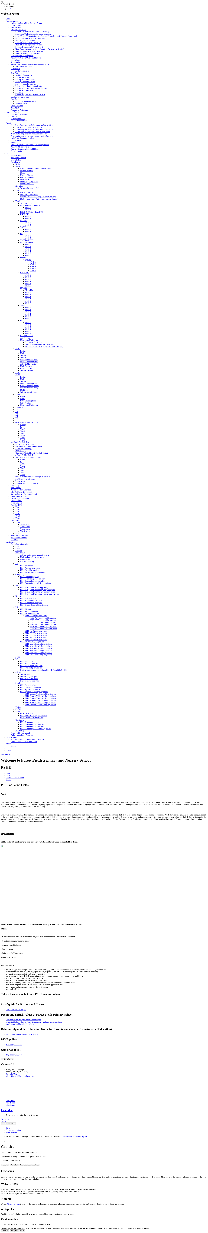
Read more (5, 1119)
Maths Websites (26, 366)
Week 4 (28, 251)
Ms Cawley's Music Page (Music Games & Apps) (39, 199)
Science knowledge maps (29, 681)
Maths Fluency (30, 290)
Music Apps (20, 481)
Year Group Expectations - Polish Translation (32, 132)
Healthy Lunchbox (18, 119)
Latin (17, 533)
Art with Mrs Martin (28, 364)
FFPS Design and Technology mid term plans (37, 592)
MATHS (23, 221)
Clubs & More (11, 737)
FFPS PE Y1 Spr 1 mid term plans (43, 622)
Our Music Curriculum (29, 195)
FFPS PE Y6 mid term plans (36, 640)
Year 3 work (25, 525)
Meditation (24, 390)
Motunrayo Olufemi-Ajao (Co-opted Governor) (33, 34)
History (18, 596)
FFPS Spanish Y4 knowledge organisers (40, 700)
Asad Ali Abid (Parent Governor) (28, 43)
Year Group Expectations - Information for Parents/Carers (32, 125)
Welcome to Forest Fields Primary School (26, 23)
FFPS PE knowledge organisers (32, 642)
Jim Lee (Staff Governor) (25, 40)
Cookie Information (13, 1130)
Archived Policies (22, 71)
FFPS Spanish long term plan (31, 687)
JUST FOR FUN (26, 240)
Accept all (14, 1165)
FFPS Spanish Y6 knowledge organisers (40, 705)
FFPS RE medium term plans (31, 666)
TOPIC (23, 227)
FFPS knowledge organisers (31, 668)
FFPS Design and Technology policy (34, 587)
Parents (8, 123)
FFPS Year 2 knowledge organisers (38, 646)
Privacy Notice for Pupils (25, 80)
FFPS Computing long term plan (32, 579)
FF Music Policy (26, 713)
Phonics (23, 258)
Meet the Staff (16, 27)
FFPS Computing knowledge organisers (35, 583)
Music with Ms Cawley (29, 340)
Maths (22, 353)
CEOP (3, 1121)
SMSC (18, 709)
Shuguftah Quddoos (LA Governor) (29, 47)
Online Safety (16, 140)
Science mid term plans (29, 679)
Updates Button (7, 1059)
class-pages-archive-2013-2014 (27, 422)
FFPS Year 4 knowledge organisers (38, 650)
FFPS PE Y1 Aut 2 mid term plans (43, 620)
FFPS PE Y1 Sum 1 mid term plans (43, 627)
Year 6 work (25, 531)
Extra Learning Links (28, 401)
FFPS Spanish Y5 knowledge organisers (40, 703)
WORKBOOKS (26, 336)
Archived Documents (23, 75)
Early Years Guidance (28, 177)
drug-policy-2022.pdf (14, 1055)
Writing (18, 707)
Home (8, 19)
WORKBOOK (26, 203)
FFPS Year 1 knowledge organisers (38, 644)
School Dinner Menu (19, 121)
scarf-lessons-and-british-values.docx (20, 1024)
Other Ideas (24, 179)
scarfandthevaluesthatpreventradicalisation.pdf (23, 1020)
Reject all (5, 1165)
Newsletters (10, 1103)
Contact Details (16, 25)
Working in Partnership (19, 110)
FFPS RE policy (26, 661)
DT (16, 585)
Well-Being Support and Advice (23, 138)
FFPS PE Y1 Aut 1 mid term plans (43, 618)
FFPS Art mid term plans (29, 570)
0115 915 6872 (11, 1074)
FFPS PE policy (26, 609)
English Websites (26, 368)
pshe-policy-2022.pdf (14, 1045)
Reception (19, 186)
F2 (21, 427)
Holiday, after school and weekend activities (27, 739)
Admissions (15, 60)
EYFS (17, 546)
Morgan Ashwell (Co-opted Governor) (30, 38)
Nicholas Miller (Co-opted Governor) (29, 51)
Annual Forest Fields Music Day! (23, 455)
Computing (19, 574)
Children (9, 153)
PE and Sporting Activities (21, 490)
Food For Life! (16, 505)
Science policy (25, 674)
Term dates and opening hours (22, 56)
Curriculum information (20, 544)
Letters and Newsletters (19, 114)
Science (23, 355)
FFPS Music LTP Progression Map (33, 716)
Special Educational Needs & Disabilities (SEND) (30, 64)
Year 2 (17, 201)
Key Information (12, 21)
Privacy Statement (22, 77)
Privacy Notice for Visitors (25, 84)
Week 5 (28, 253)
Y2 (16, 412)
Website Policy (11, 1132)
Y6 (16, 420)
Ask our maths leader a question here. (34, 555)
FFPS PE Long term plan (29, 611)
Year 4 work (25, 527)
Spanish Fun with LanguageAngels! (24, 494)
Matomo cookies (13, 1204)
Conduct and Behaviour (20, 97)
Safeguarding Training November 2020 (30, 95)
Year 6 (17, 394)
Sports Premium (17, 106)
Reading (18, 551)
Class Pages (15, 162)
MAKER (14, 540)
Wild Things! (16, 488)
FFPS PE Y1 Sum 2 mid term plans (43, 629)
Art (16, 564)
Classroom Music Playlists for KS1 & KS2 (31, 453)
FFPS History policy (28, 598)
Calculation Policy (27, 561)
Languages (15, 520)
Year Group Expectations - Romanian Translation (34, 129)
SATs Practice (25, 403)
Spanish (23, 357)
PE (21, 234)
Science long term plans (29, 676)
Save (22, 1231)
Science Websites (26, 370)
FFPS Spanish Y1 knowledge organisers (40, 694)
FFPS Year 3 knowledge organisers (38, 648)
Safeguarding (16, 62)
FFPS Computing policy (29, 577)
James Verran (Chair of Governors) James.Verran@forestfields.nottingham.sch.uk (46, 36)
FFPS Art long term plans (30, 568)
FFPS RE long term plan (29, 663)
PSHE (17, 657)
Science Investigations (28, 392)
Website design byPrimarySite (75, 1136)
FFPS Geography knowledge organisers (35, 729)
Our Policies (15, 69)
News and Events (12, 112)
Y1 (16, 409)
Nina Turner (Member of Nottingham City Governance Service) (39, 49)
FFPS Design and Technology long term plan (37, 590)
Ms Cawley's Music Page (20, 442)
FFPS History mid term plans (31, 603)
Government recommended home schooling (36, 169)
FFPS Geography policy (29, 722)
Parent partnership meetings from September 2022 (30, 134)
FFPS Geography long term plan (32, 724)
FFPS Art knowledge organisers (32, 572)
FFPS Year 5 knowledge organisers (38, 653)
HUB (17, 164)
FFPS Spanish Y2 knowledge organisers (40, 696)
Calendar (14, 116)
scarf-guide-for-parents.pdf (16, 1010)
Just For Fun (25, 338)
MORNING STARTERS (30, 205)
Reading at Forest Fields (20, 147)
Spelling (28, 260)
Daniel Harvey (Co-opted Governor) (29, 53)
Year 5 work (25, 529)
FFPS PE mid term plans (29, 614)
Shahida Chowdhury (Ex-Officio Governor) (32, 32)
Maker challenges (27, 192)
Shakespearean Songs (23, 449)
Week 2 (28, 210)
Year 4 (17, 373)
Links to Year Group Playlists (26, 483)
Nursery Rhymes (26, 175)
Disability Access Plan (23, 66)
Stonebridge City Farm (29, 182)
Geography (19, 720)
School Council (16, 155)
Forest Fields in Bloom (19, 496)
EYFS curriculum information (22, 735)
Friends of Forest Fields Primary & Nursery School (30, 145)
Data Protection (16, 73)
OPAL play (15, 485)
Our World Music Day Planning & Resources (32, 477)
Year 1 (17, 190)
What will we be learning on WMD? (29, 457)
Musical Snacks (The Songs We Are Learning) (38, 197)
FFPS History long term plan (31, 600)
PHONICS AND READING (31, 212)
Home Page (5, 754)
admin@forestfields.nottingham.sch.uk (20, 1076)
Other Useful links (27, 184)
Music (17, 711)
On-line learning (26, 171)
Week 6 (28, 255)
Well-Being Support (18, 158)
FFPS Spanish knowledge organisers (34, 692)
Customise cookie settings (29, 1165)
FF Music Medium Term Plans (31, 718)
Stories (22, 173)
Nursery (18, 166)
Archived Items (21, 103)
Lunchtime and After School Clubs (24, 742)
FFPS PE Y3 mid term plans (36, 633)
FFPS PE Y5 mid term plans (36, 637)
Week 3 (28, 249)
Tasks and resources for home (31, 188)
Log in (10, 8)
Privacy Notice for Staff (24, 90)
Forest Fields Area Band (24, 444)
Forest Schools (16, 503)
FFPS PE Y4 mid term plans (36, 635)
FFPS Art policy (26, 566)
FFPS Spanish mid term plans (31, 689)
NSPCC (14, 142)
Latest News (10, 1101)
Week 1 (28, 208)
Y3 (16, 414)
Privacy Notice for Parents (25, 82)
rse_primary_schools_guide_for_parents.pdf (22, 1034)
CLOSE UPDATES (8, 1124)
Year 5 (17, 375)
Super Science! (16, 501)
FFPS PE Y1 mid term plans (36, 616)
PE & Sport (15, 108)
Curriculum (10, 542)
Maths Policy (25, 559)
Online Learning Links (29, 362)
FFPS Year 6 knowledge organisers (38, 655)
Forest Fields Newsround (20, 733)
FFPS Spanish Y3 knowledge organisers (40, 698)
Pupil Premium (16, 99)
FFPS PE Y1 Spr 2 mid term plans (43, 624)
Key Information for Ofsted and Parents (26, 58)
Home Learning (17, 151)
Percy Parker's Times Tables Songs (28, 446)
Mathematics (20, 553)
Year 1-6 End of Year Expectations (28, 127)
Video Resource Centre (19, 535)
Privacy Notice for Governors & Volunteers (31, 88)
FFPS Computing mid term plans (32, 581)
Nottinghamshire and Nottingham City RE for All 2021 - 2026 (44, 670)
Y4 (16, 416)
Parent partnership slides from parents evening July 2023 (32, 136)
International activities (19, 538)
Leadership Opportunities (20, 498)
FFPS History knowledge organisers (34, 605)
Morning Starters (26, 242)
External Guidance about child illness (25, 149)
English (23, 351)
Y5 (16, 418)
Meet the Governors (18, 30)
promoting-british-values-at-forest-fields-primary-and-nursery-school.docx (34, 1022)
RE (16, 659)
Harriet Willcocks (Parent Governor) (29, 45)
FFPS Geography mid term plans (32, 726)
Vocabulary (19, 731)
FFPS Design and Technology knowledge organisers (40, 594)
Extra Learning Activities (29, 386)
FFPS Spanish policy (28, 685)
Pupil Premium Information (25, 101)
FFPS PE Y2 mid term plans (36, 631)
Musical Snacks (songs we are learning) (40, 344)
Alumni (9, 744)
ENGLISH (24, 214)
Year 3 (17, 349)
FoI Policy (19, 93)
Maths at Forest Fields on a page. (32, 557)
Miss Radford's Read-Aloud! (21, 492)
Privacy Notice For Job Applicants (28, 86)
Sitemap (9, 1128)
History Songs (20, 451)
